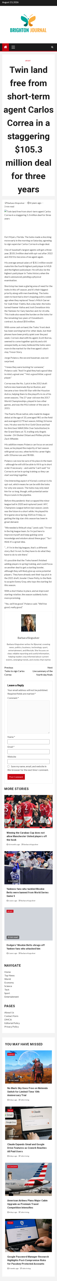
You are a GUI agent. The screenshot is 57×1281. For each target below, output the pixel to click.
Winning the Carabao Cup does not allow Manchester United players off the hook (27, 836)
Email (10, 746)
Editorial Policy (12, 1023)
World (7, 979)
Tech (6, 989)
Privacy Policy (11, 1026)
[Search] (52, 47)
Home (7, 971)
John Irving (25, 1100)
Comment (13, 697)
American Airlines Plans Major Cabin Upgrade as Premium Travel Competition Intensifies (27, 1204)
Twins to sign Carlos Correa (14, 671)
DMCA (8, 1019)
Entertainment (11, 996)
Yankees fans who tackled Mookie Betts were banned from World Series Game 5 (28, 892)
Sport (28, 61)
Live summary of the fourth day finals (43, 671)
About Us (9, 1012)
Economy (9, 982)
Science (8, 986)
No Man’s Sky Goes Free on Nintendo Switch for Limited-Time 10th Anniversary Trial (27, 1092)
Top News (9, 975)
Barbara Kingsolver (16, 203)
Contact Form (11, 1016)
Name (11, 736)
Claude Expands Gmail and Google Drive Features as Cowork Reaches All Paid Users (27, 1148)
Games (11, 1054)
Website (11, 756)
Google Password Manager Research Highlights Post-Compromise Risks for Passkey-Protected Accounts (28, 1260)
